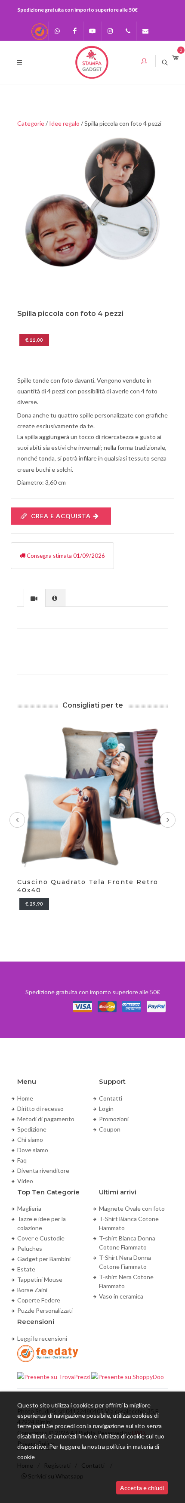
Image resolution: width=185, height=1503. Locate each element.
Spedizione (31, 1129)
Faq (22, 1160)
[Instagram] (110, 31)
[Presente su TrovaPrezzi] (54, 1375)
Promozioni (114, 1119)
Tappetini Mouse (39, 1279)
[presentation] (34, 598)
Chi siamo (30, 1139)
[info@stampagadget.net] (145, 31)
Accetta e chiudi (142, 1487)
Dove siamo (32, 1150)
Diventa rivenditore (43, 1170)
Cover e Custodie (41, 1238)
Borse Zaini (32, 1289)
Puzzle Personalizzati (45, 1310)
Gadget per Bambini (44, 1258)
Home (25, 1098)
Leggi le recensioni (42, 1338)
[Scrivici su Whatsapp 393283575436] (57, 31)
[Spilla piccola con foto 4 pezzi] (92, 203)
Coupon (109, 1129)
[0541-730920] (127, 31)
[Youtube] (92, 31)
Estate (26, 1269)
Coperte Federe (38, 1300)
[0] (175, 58)
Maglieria (29, 1208)
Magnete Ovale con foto (132, 1208)
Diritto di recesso (40, 1108)
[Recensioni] (39, 31)
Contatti (110, 1098)
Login (106, 1108)
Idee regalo (64, 123)
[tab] (35, 597)
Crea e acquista (60, 516)
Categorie (30, 123)
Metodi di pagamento (45, 1119)
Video (25, 1180)
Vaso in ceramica (121, 1296)
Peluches (29, 1248)
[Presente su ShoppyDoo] (127, 1375)
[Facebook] (74, 31)
